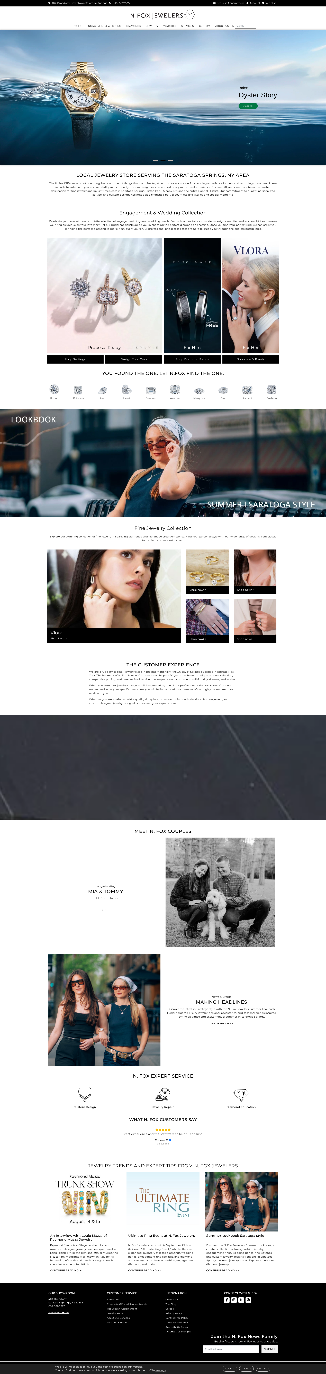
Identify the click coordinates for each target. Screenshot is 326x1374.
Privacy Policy (174, 1313)
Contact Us (172, 1299)
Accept (230, 1368)
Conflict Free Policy (177, 1317)
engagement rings (129, 221)
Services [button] (187, 25)
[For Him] (192, 295)
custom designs (119, 194)
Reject (246, 1368)
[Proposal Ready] (104, 295)
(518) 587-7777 (56, 1306)
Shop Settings (75, 359)
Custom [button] (204, 25)
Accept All (184, 713)
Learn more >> (222, 1023)
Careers (170, 1308)
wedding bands (158, 221)
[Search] (245, 26)
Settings (263, 1368)
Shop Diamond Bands (192, 359)
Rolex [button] (77, 25)
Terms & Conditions (177, 1322)
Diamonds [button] (133, 25)
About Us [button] (222, 25)
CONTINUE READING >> (66, 1270)
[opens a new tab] (227, 1300)
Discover (244, 104)
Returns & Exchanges (178, 1331)
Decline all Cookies (141, 713)
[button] (233, 26)
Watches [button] (169, 25)
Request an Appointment (122, 1308)
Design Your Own (134, 359)
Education (113, 1299)
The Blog (171, 1304)
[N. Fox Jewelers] (163, 14)
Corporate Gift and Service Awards (127, 1304)
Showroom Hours (58, 1312)
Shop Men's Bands (251, 359)
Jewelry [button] (152, 25)
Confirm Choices (163, 713)
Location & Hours (117, 1322)
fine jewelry (79, 191)
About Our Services (118, 1317)
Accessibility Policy (177, 1327)
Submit (269, 1349)
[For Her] (250, 295)
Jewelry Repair (115, 1313)
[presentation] (103, 909)
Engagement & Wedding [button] (104, 25)
